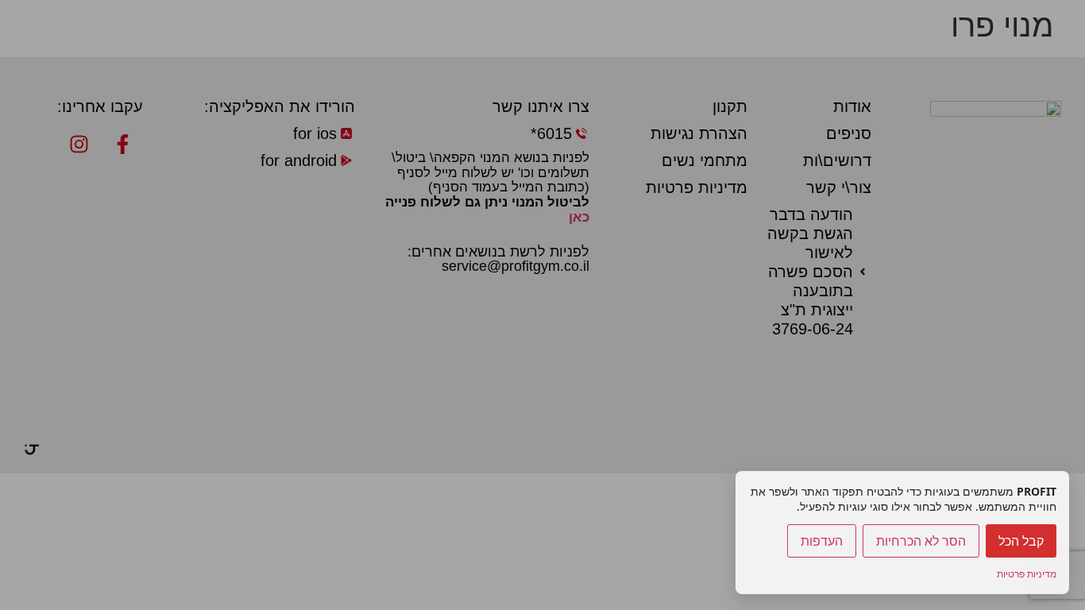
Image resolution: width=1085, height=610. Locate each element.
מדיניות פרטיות (1026, 574)
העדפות (822, 541)
